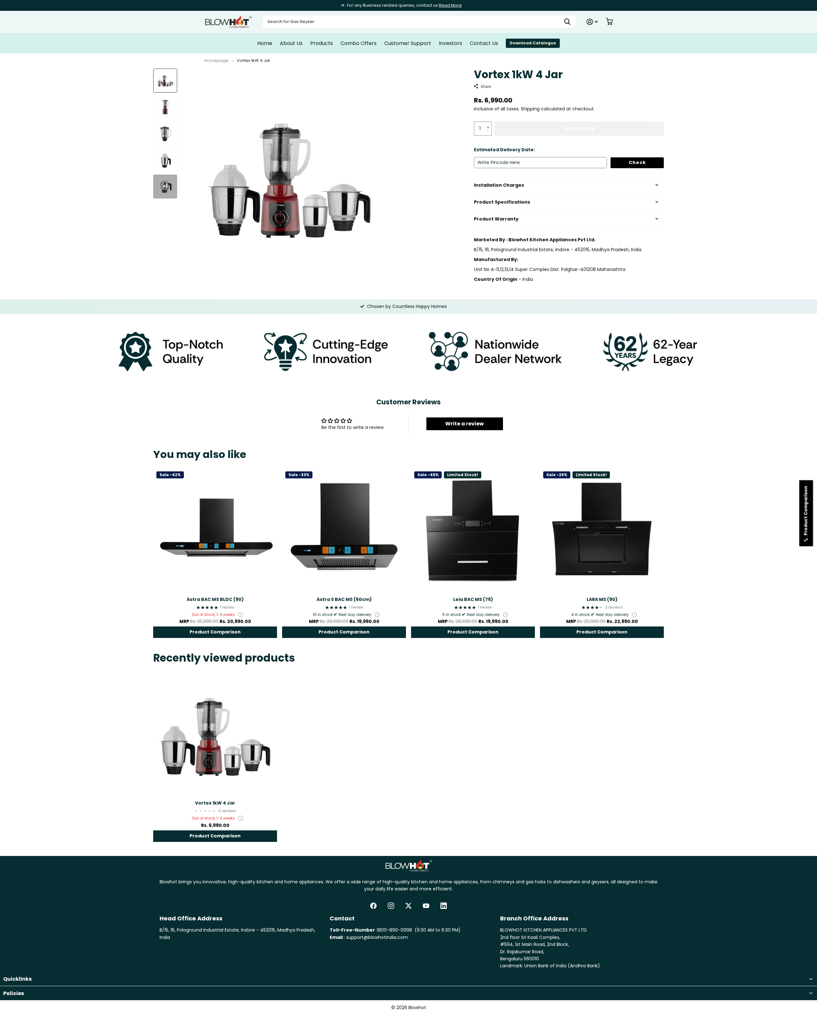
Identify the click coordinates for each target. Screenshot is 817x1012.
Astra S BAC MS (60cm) (344, 599)
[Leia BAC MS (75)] (473, 530)
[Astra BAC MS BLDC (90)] (215, 530)
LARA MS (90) (602, 599)
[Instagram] (391, 905)
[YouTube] (426, 905)
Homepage (216, 60)
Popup (240, 614)
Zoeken (567, 21)
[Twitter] (408, 905)
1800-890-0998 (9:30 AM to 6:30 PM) (419, 930)
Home (264, 43)
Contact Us (484, 43)
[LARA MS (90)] (602, 530)
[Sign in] (592, 22)
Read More (450, 5)
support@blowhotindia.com (377, 937)
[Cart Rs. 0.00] (609, 22)
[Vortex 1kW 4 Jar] (215, 734)
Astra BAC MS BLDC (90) (215, 599)
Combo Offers (359, 43)
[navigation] (165, 81)
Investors (450, 43)
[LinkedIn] (443, 905)
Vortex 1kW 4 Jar (215, 803)
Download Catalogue (533, 43)
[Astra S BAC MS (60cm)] (344, 530)
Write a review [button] (464, 423)
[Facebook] (373, 905)
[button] (489, 123)
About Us (291, 43)
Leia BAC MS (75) (473, 599)
